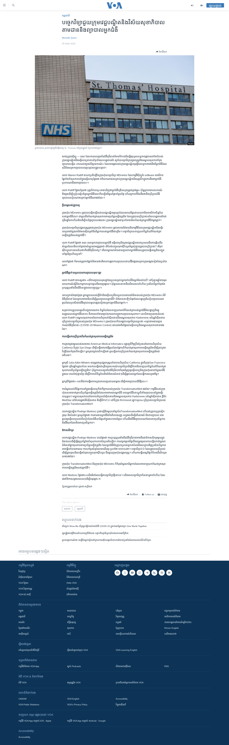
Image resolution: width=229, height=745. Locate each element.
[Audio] (192, 5)
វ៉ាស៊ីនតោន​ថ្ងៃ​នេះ (25, 577)
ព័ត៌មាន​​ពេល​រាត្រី (73, 577)
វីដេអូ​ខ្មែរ (22, 571)
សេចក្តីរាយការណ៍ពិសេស (126, 634)
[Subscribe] (169, 573)
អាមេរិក (22, 622)
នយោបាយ (71, 610)
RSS (166, 666)
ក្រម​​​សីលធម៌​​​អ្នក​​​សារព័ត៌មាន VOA (129, 682)
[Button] (161, 52)
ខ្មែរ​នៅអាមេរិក (24, 628)
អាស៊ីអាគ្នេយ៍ (24, 634)
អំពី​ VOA (22, 682)
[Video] (201, 5)
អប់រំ (69, 634)
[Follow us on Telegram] (147, 573)
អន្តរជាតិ (66, 15)
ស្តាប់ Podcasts (74, 666)
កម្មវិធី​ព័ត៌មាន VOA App (29, 666)
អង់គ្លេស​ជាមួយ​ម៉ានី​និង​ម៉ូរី (29, 650)
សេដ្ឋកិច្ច (70, 616)
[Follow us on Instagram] (140, 573)
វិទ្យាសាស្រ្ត (120, 616)
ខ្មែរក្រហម (120, 628)
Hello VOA (72, 583)
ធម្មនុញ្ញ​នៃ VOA (74, 682)
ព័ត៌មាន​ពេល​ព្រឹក (73, 571)
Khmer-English (171, 628)
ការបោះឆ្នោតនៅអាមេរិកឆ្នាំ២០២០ (177, 622)
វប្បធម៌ (118, 622)
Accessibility (122, 699)
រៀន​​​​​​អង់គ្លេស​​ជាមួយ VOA (77, 650)
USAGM (22, 699)
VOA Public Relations (29, 704)
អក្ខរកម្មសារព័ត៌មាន (172, 610)
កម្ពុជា (21, 610)
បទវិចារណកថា (170, 634)
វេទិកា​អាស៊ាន (72, 594)
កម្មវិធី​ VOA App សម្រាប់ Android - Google (86, 721)
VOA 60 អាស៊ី (25, 594)
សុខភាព (70, 628)
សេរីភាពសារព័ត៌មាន (172, 616)
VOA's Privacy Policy (77, 704)
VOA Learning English (126, 650)
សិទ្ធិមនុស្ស (71, 622)
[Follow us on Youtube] (132, 573)
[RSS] (154, 573)
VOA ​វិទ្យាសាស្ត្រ (25, 588)
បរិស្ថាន (119, 610)
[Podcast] (162, 573)
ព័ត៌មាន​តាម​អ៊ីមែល (123, 666)
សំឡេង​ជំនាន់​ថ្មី (73, 588)
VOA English (73, 699)
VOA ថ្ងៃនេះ (23, 583)
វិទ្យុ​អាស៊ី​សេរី (121, 704)
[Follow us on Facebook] (117, 573)
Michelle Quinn (69, 38)
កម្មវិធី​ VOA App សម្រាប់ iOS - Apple (35, 721)
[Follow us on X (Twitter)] (125, 573)
